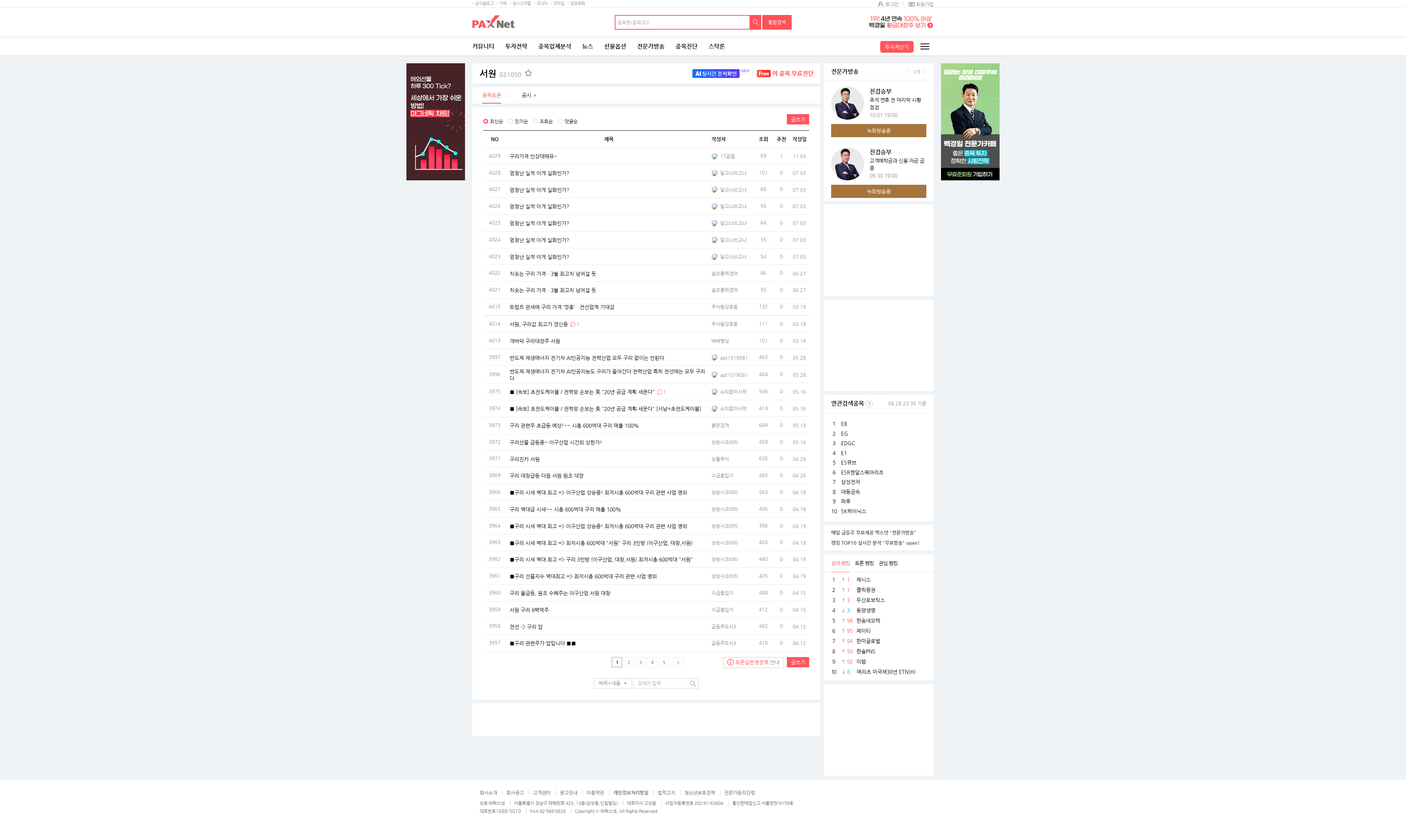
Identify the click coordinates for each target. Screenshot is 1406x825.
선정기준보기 (869, 404)
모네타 (542, 3)
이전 (907, 72)
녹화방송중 (879, 131)
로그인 (892, 4)
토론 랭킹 (864, 563)
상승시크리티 (724, 442)
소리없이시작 (733, 391)
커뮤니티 (483, 46)
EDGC (848, 443)
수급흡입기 (722, 475)
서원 (500, 73)
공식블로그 (484, 3)
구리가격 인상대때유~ (533, 156)
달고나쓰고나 (733, 173)
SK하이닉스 (853, 511)
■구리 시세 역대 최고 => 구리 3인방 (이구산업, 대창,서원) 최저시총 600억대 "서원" (601, 559)
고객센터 (542, 792)
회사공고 (515, 792)
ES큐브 (848, 462)
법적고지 (666, 792)
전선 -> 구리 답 (526, 626)
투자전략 (516, 46)
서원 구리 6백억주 (529, 609)
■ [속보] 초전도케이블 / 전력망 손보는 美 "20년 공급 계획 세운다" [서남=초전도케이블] (605, 409)
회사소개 (488, 792)
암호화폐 (577, 3)
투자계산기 (897, 47)
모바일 (559, 3)
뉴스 (587, 46)
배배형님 (720, 341)
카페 (503, 3)
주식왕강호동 (724, 307)
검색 (755, 22)
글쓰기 (798, 119)
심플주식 (720, 459)
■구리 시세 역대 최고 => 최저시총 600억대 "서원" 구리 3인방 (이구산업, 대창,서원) (601, 542)
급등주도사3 (723, 626)
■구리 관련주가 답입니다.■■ (543, 643)
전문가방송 (651, 46)
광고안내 (568, 792)
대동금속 (850, 492)
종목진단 (687, 46)
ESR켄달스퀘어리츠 (862, 472)
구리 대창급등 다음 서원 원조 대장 (547, 476)
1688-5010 (508, 811)
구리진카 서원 (525, 459)
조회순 (546, 121)
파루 (846, 501)
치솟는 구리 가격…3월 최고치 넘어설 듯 (553, 273)
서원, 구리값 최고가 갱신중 (539, 324)
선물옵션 (615, 46)
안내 (757, 662)
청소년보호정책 (699, 792)
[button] (613, 683)
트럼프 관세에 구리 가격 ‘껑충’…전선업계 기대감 (562, 307)
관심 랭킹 (888, 563)
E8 (844, 424)
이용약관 (595, 792)
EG (844, 433)
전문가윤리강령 (739, 792)
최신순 (496, 121)
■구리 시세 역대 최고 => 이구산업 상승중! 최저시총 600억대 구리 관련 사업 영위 (598, 492)
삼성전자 (850, 482)
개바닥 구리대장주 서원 (535, 341)
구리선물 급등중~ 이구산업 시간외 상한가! (556, 442)
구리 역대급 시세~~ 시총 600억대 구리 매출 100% (565, 509)
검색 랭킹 (840, 563)
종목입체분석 (554, 46)
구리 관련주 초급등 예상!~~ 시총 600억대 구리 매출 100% (574, 425)
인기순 (521, 121)
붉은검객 (720, 425)
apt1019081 (734, 357)
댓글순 (571, 121)
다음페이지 (678, 662)
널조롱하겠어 (724, 273)
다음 (925, 72)
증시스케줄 (522, 3)
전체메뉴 (924, 46)
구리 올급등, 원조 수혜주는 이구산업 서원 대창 (560, 593)
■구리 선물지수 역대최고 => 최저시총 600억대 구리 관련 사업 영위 (583, 576)
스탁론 (716, 46)
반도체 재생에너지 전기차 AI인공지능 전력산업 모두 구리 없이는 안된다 (587, 357)
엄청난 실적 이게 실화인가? (539, 173)
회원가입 (925, 4)
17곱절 (727, 156)
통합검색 (777, 22)
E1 (844, 453)
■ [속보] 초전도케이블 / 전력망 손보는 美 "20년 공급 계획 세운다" (582, 392)
